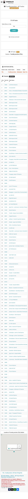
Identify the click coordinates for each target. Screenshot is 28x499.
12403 (5, 174)
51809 (5, 374)
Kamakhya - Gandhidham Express (16, 410)
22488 (5, 255)
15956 (5, 141)
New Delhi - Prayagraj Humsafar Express (18, 114)
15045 (5, 314)
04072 (5, 123)
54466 (5, 183)
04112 (5, 308)
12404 (5, 413)
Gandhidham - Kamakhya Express (16, 290)
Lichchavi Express (13, 395)
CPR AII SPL (11, 269)
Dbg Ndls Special (12, 198)
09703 (5, 162)
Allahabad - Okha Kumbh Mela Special (17, 99)
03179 (5, 347)
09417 (5, 305)
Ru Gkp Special (12, 177)
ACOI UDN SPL (12, 156)
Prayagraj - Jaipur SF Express (15, 174)
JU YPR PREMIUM (13, 165)
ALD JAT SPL (11, 392)
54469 (5, 261)
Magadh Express (12, 96)
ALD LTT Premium (13, 186)
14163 (5, 126)
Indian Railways (6, 475)
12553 (5, 144)
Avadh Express (12, 180)
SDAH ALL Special (13, 347)
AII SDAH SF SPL (12, 275)
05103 (5, 269)
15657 (5, 138)
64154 (5, 281)
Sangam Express (12, 126)
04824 (5, 329)
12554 (5, 425)
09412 (5, 90)
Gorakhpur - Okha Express (15, 314)
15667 (5, 290)
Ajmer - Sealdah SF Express (15, 380)
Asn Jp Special (12, 87)
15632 (5, 350)
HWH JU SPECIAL (13, 329)
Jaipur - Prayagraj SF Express (15, 413)
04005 (5, 201)
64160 (5, 353)
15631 (5, 296)
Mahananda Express (13, 264)
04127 (5, 186)
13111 (5, 407)
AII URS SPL (11, 195)
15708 (5, 398)
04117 (5, 189)
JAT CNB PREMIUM (13, 204)
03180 (5, 275)
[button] (14, 451)
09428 (5, 111)
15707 (5, 419)
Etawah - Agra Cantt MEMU (15, 222)
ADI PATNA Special (13, 293)
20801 (5, 216)
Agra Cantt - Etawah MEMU (15, 353)
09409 (5, 293)
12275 (5, 159)
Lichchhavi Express (13, 84)
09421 (5, 344)
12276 (5, 114)
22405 (5, 192)
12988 (5, 380)
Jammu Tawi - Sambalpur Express (16, 246)
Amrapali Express (13, 398)
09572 (5, 99)
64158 (5, 284)
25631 (5, 287)
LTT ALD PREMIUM (13, 299)
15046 (5, 225)
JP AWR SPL (11, 162)
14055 (5, 102)
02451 (5, 416)
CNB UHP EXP (12, 368)
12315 (5, 237)
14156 (5, 249)
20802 (5, 96)
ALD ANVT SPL (12, 189)
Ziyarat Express (12, 210)
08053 (5, 323)
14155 (5, 368)
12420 (5, 317)
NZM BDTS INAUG (13, 135)
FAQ (13, 475)
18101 (5, 335)
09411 (5, 338)
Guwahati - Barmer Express (15, 350)
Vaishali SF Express (13, 144)
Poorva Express (12, 147)
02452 (5, 204)
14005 (5, 84)
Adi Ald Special (12, 243)
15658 (5, 105)
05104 (5, 171)
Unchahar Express (13, 120)
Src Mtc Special (12, 323)
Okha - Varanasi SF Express (15, 326)
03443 (5, 234)
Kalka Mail (11, 258)
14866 (5, 362)
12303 (5, 147)
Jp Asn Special (12, 302)
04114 (5, 278)
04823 (5, 165)
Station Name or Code (6, 24)
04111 (5, 383)
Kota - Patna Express (13, 168)
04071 (5, 198)
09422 (5, 93)
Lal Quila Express (13, 129)
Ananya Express (12, 237)
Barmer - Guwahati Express (15, 296)
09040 (5, 156)
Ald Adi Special (12, 111)
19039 (5, 422)
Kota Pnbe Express (13, 117)
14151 (5, 311)
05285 (5, 195)
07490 (5, 177)
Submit (14, 30)
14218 (5, 120)
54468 (5, 252)
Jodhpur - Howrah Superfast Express (17, 219)
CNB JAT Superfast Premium (15, 416)
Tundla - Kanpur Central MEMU (16, 213)
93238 (5, 117)
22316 (5, 228)
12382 (5, 371)
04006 (5, 135)
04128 (5, 299)
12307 (5, 356)
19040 (5, 153)
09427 (5, 243)
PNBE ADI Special (13, 428)
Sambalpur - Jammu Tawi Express (16, 332)
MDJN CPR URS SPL (13, 171)
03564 (5, 302)
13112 (5, 129)
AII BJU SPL (11, 266)
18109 (5, 332)
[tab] (14, 473)
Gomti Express (12, 317)
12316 (5, 341)
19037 (5, 401)
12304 (5, 365)
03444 (5, 404)
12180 (5, 207)
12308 (5, 219)
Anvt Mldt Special (13, 404)
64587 (5, 377)
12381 (5, 150)
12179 (5, 386)
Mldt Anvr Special (13, 234)
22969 (5, 326)
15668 (5, 410)
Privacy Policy (19, 475)
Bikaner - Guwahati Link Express (16, 287)
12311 (5, 320)
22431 (5, 389)
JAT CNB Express (12, 249)
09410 (5, 428)
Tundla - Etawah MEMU (14, 284)
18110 (5, 246)
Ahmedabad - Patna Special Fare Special (18, 305)
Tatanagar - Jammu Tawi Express (16, 335)
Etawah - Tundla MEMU (14, 272)
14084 (5, 264)
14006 (5, 395)
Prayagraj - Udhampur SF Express (16, 389)
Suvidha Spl (11, 228)
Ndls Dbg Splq (12, 123)
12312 (5, 258)
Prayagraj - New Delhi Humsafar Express (18, 159)
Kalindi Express (12, 132)
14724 (5, 132)
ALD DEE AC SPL (12, 201)
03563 (5, 87)
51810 (5, 213)
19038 (5, 180)
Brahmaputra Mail (13, 102)
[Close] (19, 446)
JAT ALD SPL (11, 278)
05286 (5, 266)
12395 (5, 210)
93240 (5, 168)
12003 (5, 359)
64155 (5, 272)
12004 (5, 231)
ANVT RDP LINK (12, 255)
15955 (5, 108)
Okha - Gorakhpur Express (15, 225)
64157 (5, 222)
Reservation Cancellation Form (8, 477)
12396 (5, 240)
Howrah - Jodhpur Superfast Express (17, 356)
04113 (5, 392)
